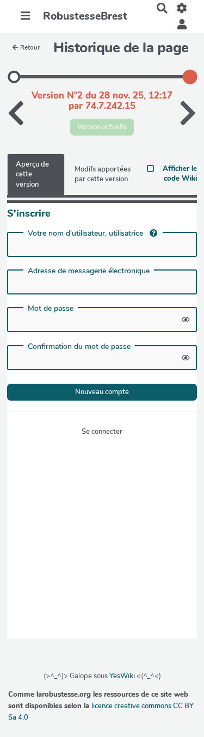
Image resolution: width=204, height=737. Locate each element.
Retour (30, 47)
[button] (182, 24)
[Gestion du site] (182, 8)
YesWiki (122, 676)
